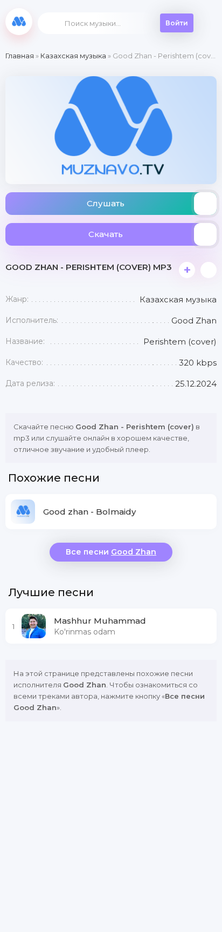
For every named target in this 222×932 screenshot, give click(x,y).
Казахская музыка (73, 55)
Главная (19, 55)
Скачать (105, 234)
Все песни (111, 552)
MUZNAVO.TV (18, 21)
